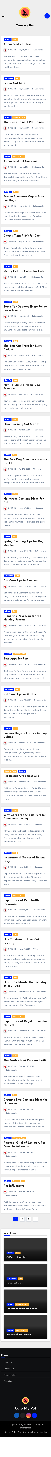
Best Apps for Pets (16, 658)
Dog (16, 192)
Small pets (33, 1432)
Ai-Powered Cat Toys (17, 44)
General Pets (19, 117)
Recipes (8, 192)
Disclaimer (8, 1381)
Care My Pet (25, 25)
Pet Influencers (14, 1185)
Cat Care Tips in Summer (21, 580)
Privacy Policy (10, 1375)
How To (8, 380)
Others (8, 39)
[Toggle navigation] (3, 15)
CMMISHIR (12, 50)
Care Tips (9, 78)
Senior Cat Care (14, 83)
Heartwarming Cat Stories (21, 424)
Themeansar (25, 1428)
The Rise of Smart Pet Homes (24, 122)
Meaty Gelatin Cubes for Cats (24, 271)
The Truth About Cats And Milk (25, 1060)
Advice (7, 156)
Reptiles (43, 1432)
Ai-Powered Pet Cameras (20, 161)
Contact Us (9, 1369)
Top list (8, 302)
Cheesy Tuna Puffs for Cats (22, 235)
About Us (8, 1362)
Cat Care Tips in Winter (20, 694)
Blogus (39, 1424)
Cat (15, 39)
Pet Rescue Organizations (21, 776)
